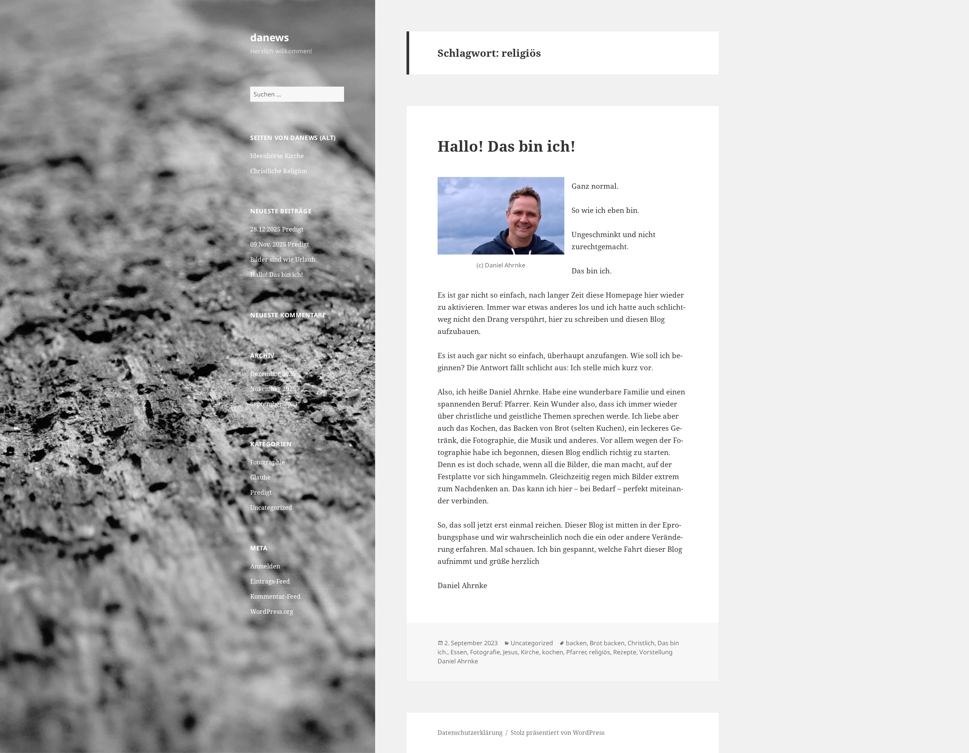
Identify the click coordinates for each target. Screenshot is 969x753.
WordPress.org (271, 611)
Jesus (510, 652)
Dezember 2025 (273, 374)
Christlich (641, 643)
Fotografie (485, 652)
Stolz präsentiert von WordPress (557, 732)
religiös (599, 652)
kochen (552, 652)
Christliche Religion (278, 171)
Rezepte (624, 652)
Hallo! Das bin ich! (276, 274)
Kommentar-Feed (275, 596)
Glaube (260, 477)
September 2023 (274, 404)
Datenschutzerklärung (470, 732)
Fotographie (267, 462)
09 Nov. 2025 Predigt (279, 244)
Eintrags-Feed (270, 581)
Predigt (261, 492)
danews (269, 37)
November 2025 (273, 389)
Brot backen (607, 643)
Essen (458, 652)
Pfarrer (576, 652)
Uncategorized (271, 507)
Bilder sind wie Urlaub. (283, 259)
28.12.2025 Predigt (277, 229)
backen (576, 643)
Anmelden (265, 566)
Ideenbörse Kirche (277, 156)
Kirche (530, 652)
